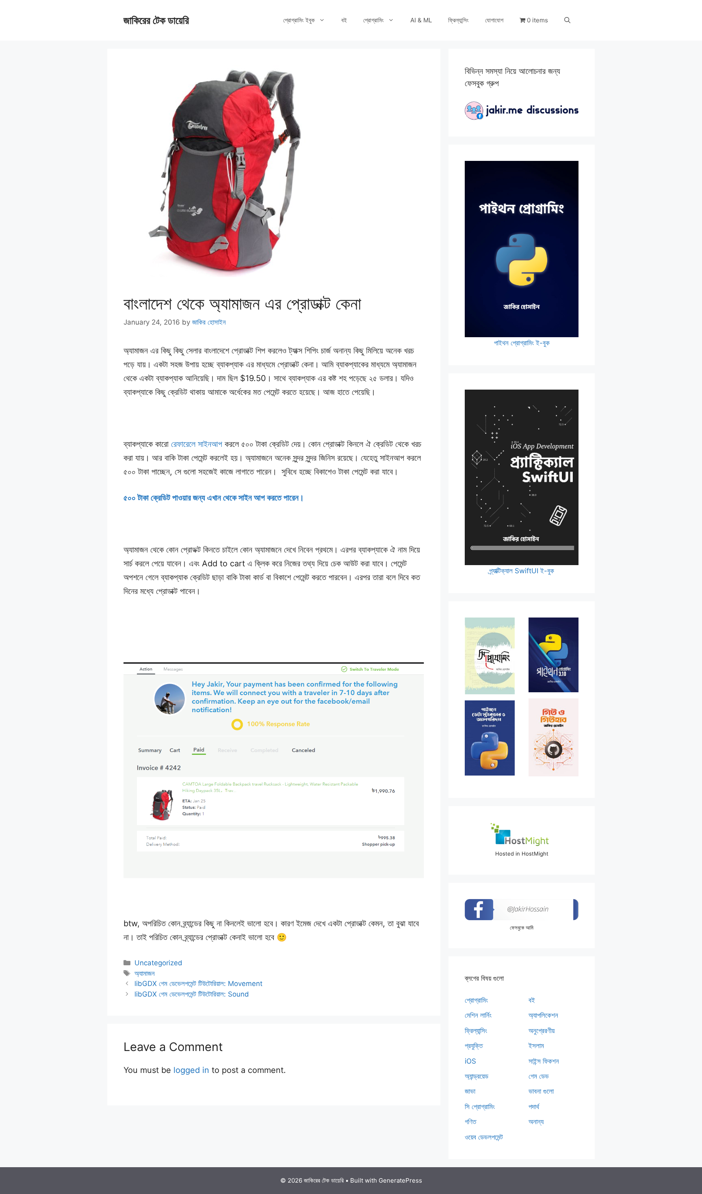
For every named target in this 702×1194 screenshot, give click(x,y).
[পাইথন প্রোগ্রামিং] (553, 655)
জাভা (470, 1091)
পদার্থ (534, 1107)
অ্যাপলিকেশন (543, 1015)
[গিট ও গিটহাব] (553, 737)
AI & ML (421, 20)
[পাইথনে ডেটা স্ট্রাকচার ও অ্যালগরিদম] (490, 738)
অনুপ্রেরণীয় (542, 1031)
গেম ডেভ (539, 1076)
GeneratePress (400, 1180)
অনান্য (536, 1122)
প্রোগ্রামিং (373, 20)
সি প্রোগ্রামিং (480, 1107)
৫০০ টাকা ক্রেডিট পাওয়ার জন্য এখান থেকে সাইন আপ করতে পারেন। (215, 498)
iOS (470, 1061)
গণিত (470, 1122)
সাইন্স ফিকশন (544, 1061)
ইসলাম (536, 1046)
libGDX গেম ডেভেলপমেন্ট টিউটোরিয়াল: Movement (198, 983)
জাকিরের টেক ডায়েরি (156, 20)
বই (344, 20)
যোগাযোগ (494, 20)
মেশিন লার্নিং (478, 1015)
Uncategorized (158, 963)
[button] (567, 20)
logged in (191, 1070)
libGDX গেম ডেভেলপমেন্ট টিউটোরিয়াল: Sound (191, 994)
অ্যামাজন (144, 973)
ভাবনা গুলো (541, 1091)
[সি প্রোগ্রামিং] (490, 656)
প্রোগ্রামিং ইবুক (299, 20)
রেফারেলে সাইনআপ (196, 444)
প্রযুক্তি (474, 1046)
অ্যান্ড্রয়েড (476, 1076)
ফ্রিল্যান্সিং (458, 20)
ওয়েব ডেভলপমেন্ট (484, 1137)
